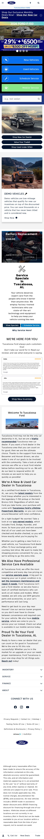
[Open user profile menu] (3, 835)
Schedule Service (31, 325)
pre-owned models (23, 521)
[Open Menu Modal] (3, 3)
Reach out (7, 661)
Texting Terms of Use (15, 724)
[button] (17, 51)
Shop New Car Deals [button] (21, 137)
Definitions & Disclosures (15, 729)
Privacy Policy (34, 729)
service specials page (17, 575)
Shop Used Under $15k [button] (21, 147)
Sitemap (35, 719)
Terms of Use (32, 724)
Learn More (30, 257)
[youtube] (27, 707)
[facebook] (15, 707)
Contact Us (25, 719)
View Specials (12, 325)
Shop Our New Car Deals (19, 16)
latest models (25, 493)
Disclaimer (9, 259)
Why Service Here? (22, 330)
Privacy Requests (11, 719)
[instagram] (21, 707)
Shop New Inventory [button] (22, 399)
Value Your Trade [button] (21, 142)
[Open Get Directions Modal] (30, 3)
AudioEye (27, 734)
